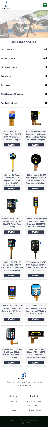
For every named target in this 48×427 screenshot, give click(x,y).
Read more (12, 145)
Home (18, 28)
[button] (45, 5)
